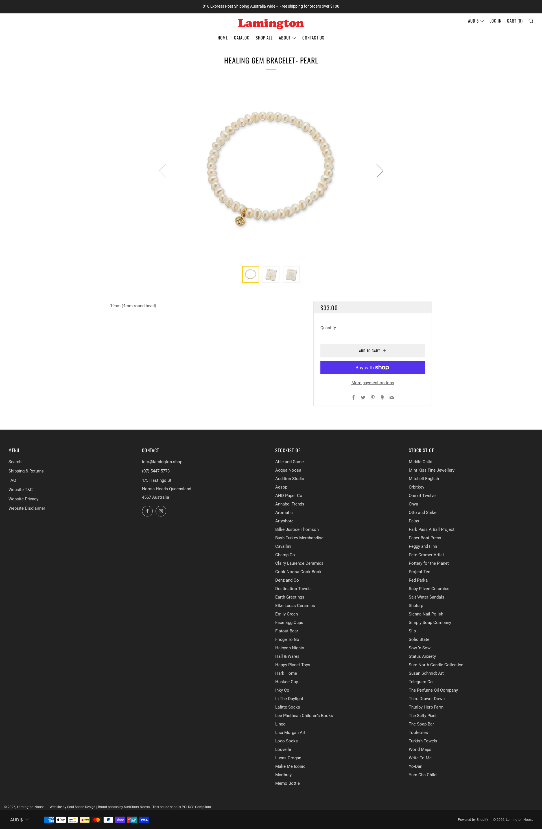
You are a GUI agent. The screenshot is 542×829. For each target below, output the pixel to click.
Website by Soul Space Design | (74, 807)
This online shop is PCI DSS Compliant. (182, 807)
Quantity (328, 327)
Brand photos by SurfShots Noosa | (125, 807)
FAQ (12, 480)
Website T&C (20, 489)
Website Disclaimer (26, 508)
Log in (495, 20)
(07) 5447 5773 (156, 471)
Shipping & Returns (26, 471)
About (285, 37)
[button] (250, 274)
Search (14, 461)
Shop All (264, 37)
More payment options (372, 382)
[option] (271, 170)
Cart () (515, 20)
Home (223, 37)
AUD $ (473, 20)
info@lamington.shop (162, 461)
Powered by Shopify (473, 820)
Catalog (242, 37)
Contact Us (313, 37)
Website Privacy (23, 499)
